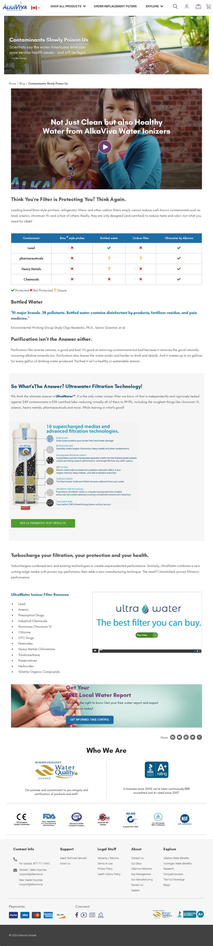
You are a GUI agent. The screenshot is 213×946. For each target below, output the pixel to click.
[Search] (177, 6)
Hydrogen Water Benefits (177, 863)
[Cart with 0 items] (208, 6)
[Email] (179, 736)
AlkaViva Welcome (141, 868)
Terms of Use (105, 863)
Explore (152, 6)
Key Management (141, 874)
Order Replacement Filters (115, 6)
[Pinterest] (199, 736)
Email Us (65, 863)
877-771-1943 (41, 863)
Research (168, 868)
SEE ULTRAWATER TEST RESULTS (43, 523)
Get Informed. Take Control (89, 720)
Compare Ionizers (173, 874)
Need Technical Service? (73, 858)
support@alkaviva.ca (31, 874)
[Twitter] (192, 736)
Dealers (135, 890)
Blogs (166, 884)
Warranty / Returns (108, 858)
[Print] (186, 736)
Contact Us (137, 858)
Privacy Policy (105, 868)
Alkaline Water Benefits (176, 858)
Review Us (137, 884)
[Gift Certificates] (199, 6)
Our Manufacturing (142, 879)
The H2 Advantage (174, 879)
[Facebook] (172, 736)
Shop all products (66, 6)
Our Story (136, 863)
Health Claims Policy (109, 874)
